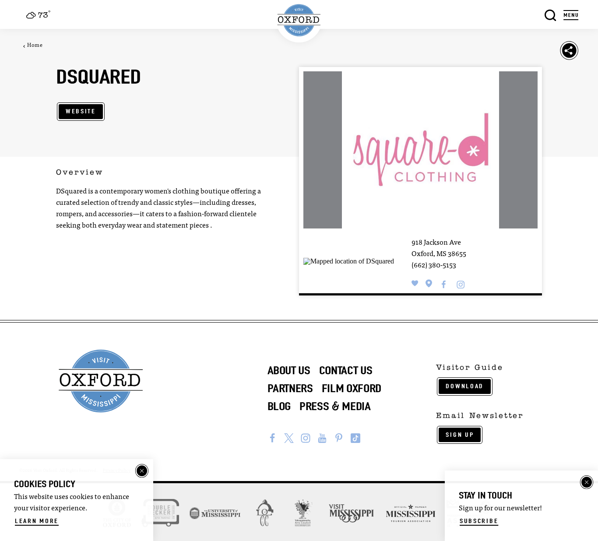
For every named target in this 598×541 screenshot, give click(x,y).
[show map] (429, 283)
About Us (288, 370)
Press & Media (335, 406)
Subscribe (479, 521)
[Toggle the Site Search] (550, 14)
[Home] (299, 20)
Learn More (37, 521)
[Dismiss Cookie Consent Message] (142, 471)
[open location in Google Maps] (348, 260)
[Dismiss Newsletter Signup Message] (587, 482)
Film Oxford (351, 388)
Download (465, 386)
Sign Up (460, 434)
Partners (290, 388)
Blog (279, 406)
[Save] (415, 283)
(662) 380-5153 (434, 265)
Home (34, 45)
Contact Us (346, 370)
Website (81, 111)
